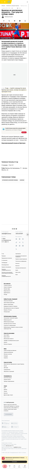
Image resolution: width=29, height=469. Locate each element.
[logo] (8, 2)
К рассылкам (8, 414)
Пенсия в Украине (8, 344)
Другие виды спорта (8, 395)
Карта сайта (18, 272)
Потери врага (7, 311)
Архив (17, 270)
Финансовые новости (8, 338)
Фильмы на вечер (8, 354)
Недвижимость (8, 376)
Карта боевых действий (9, 302)
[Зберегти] (25, 21)
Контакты (17, 263)
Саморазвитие (7, 369)
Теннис (5, 391)
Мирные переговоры (8, 304)
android (6, 423)
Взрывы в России (8, 310)
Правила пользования (6, 267)
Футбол (5, 389)
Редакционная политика (7, 258)
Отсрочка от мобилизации (10, 325)
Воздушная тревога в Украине (10, 306)
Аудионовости (7, 292)
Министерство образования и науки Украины (14, 364)
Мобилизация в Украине (10, 316)
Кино (5, 348)
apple (15, 423)
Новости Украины (8, 287)
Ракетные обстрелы (8, 300)
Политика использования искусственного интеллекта (7, 273)
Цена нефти (6, 335)
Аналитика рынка (8, 377)
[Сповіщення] (27, 2)
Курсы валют (7, 336)
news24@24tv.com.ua (6, 233)
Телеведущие (4, 262)
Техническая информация (21, 261)
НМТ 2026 (6, 367)
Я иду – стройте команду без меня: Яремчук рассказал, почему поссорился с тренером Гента (14, 89)
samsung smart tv (15, 427)
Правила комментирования (21, 259)
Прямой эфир (7, 289)
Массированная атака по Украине (11, 308)
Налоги (5, 342)
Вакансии (17, 265)
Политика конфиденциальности (6, 270)
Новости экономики (9, 333)
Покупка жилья (7, 379)
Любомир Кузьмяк (9, 16)
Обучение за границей (9, 371)
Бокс (5, 387)
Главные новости (8, 285)
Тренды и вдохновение (9, 381)
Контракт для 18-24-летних (10, 323)
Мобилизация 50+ (8, 319)
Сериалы (6, 357)
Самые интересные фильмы (10, 350)
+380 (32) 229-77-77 (9, 445)
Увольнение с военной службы (11, 318)
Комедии (6, 356)
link (16, 239)
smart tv (6, 427)
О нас (3, 253)
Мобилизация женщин (9, 321)
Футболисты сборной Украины (12, 5)
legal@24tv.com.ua (17, 447)
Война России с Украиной (10, 299)
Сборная (3, 5)
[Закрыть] (26, 458)
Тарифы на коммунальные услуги (11, 340)
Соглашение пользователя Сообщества (21, 256)
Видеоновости (7, 290)
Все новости (7, 283)
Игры (17, 274)
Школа (5, 365)
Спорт (5, 386)
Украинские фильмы (8, 352)
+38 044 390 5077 (19, 233)
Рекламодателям (5, 264)
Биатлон (6, 393)
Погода (5, 294)
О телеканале (4, 260)
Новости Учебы (8, 362)
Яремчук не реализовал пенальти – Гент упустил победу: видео (23, 5)
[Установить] (14, 460)
